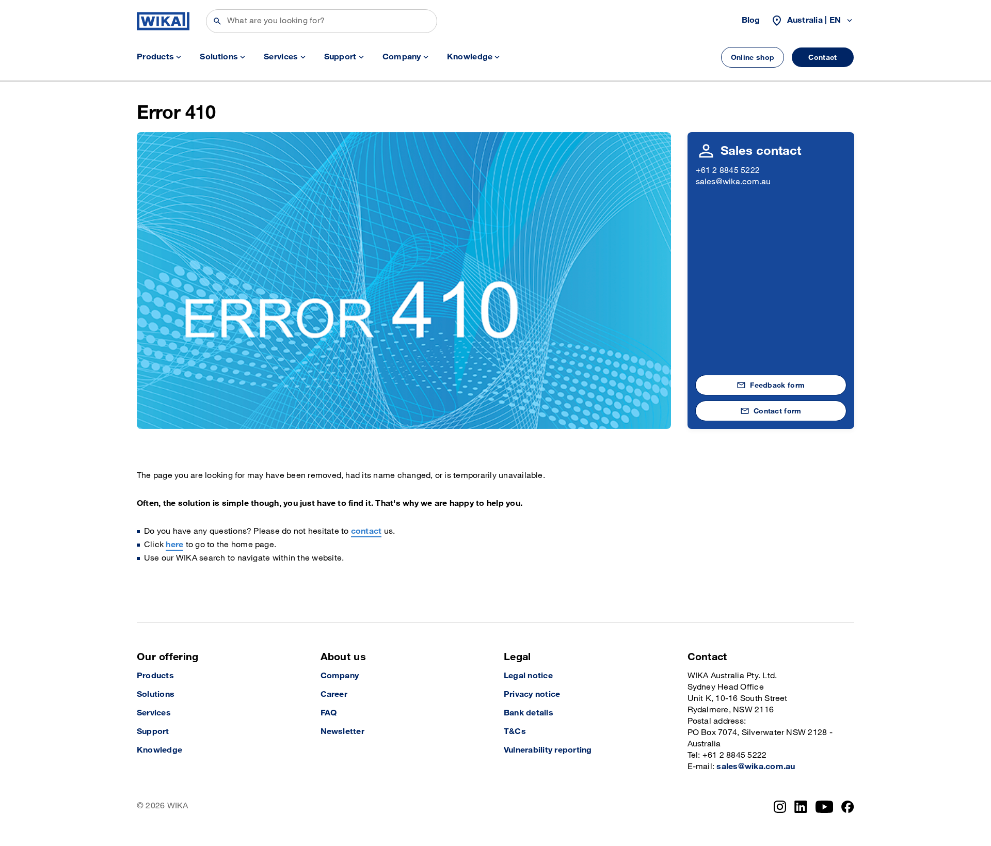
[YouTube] (825, 807)
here (174, 545)
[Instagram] (780, 807)
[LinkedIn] (800, 807)
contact (366, 531)
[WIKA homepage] (163, 21)
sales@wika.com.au (733, 182)
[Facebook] (847, 807)
